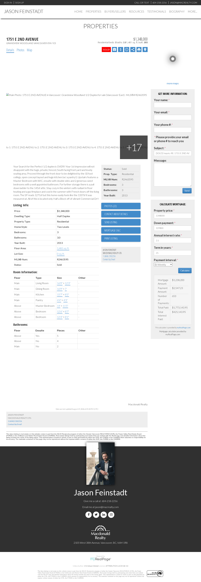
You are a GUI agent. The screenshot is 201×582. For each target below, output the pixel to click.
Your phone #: (162, 124)
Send (187, 190)
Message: (160, 160)
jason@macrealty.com (107, 506)
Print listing (111, 238)
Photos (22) (110, 206)
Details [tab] (10, 49)
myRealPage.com (183, 328)
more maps (173, 83)
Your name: (161, 100)
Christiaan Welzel (91, 566)
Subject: (159, 148)
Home (78, 11)
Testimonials (156, 11)
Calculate (185, 270)
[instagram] (112, 514)
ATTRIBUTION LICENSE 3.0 (117, 566)
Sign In (8, 2)
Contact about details (116, 214)
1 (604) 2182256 (109, 256)
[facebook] (89, 514)
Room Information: (25, 272)
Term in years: (162, 247)
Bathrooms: (20, 324)
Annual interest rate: (167, 235)
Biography (177, 11)
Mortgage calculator (122, 230)
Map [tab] (29, 49)
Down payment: (164, 223)
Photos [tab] (20, 49)
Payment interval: (165, 260)
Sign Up (19, 2)
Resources (136, 11)
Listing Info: (21, 205)
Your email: (161, 112)
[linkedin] (104, 514)
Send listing (110, 222)
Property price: (163, 210)
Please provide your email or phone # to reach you (171, 139)
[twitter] (96, 514)
